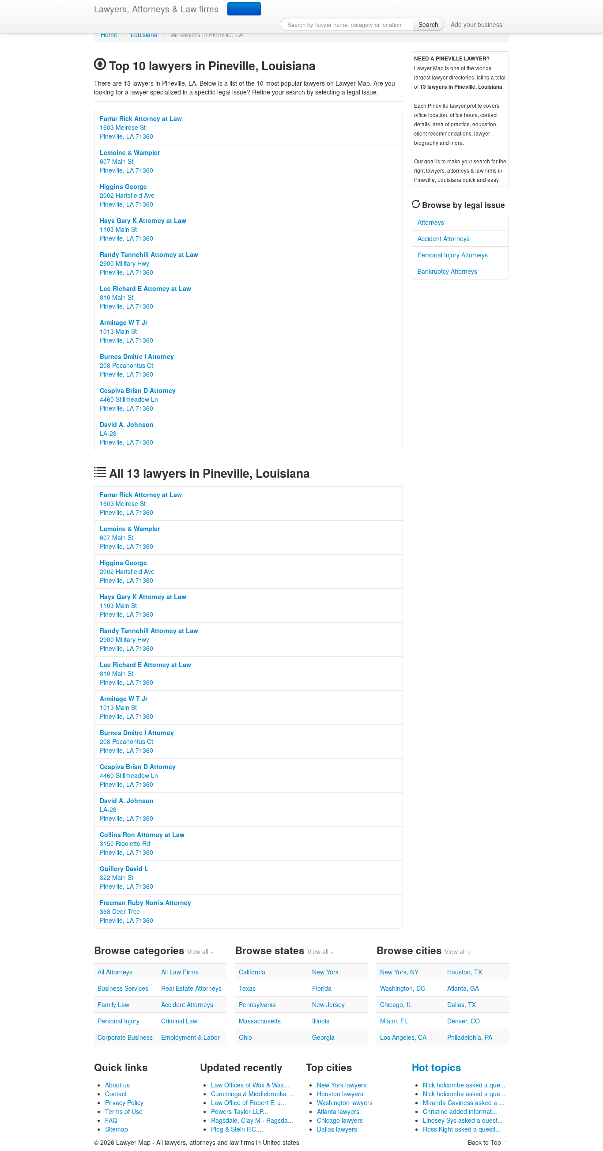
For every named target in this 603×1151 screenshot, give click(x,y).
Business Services (123, 988)
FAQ (111, 1120)
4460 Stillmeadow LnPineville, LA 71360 (138, 399)
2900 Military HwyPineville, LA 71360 (149, 263)
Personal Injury (118, 1020)
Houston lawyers (340, 1093)
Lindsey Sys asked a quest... (463, 1120)
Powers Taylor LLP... (239, 1111)
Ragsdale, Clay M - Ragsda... (252, 1120)
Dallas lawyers (337, 1129)
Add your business (476, 24)
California (252, 971)
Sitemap (116, 1129)
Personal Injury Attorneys (453, 254)
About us (117, 1084)
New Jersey (328, 1004)
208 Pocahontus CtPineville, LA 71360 (137, 365)
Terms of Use (124, 1111)
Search (428, 24)
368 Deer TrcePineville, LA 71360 (145, 911)
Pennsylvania (257, 1004)
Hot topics (436, 1067)
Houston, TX (464, 971)
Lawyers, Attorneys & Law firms (156, 8)
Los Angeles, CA (403, 1037)
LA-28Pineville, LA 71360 (127, 433)
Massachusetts (260, 1020)
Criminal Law (179, 1020)
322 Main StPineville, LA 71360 (126, 877)
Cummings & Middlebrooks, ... (253, 1093)
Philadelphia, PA (469, 1037)
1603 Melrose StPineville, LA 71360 (141, 127)
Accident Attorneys (444, 238)
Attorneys (431, 222)
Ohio (245, 1037)
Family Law (113, 1004)
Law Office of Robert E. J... (248, 1102)
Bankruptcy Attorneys (447, 271)
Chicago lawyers (340, 1120)
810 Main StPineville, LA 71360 (145, 297)
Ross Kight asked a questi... (462, 1129)
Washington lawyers (345, 1102)
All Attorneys (115, 971)
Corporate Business (125, 1037)
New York (325, 971)
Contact (116, 1093)
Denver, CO (463, 1020)
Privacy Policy (124, 1102)
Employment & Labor (190, 1037)
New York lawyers (341, 1084)
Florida (322, 988)
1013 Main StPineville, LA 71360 (126, 331)
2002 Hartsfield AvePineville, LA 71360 (127, 195)
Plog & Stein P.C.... (237, 1129)
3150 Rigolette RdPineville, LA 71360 (142, 843)
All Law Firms (180, 971)
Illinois (320, 1020)
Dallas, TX (461, 1004)
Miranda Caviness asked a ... (463, 1102)
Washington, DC (402, 988)
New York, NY (399, 971)
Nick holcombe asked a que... (464, 1084)
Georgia (323, 1037)
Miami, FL (394, 1020)
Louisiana (144, 34)
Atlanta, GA (463, 988)
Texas (247, 988)
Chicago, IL (396, 1004)
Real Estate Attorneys (191, 988)
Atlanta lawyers (338, 1111)
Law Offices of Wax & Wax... (250, 1084)
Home (109, 34)
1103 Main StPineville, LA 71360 (143, 229)
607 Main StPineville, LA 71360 (130, 161)
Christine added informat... (460, 1111)
